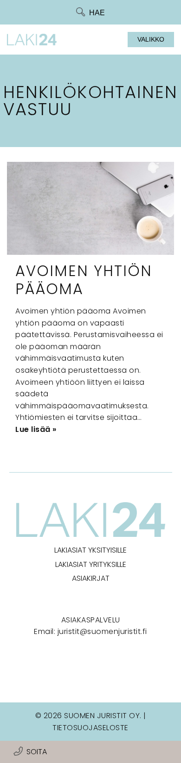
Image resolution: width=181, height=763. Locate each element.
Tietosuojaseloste (90, 727)
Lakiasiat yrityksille (90, 564)
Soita (36, 751)
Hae (97, 13)
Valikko (150, 39)
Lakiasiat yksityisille (90, 550)
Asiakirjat (91, 578)
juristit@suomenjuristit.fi (102, 631)
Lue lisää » (36, 429)
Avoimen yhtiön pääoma (83, 279)
